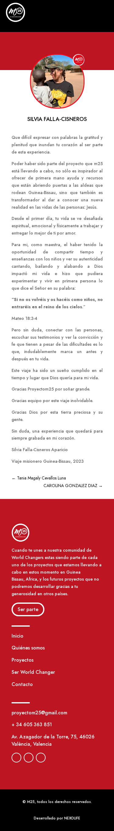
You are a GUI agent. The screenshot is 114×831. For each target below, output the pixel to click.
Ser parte (28, 609)
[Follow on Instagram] (28, 757)
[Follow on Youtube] (41, 757)
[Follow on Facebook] (16, 757)
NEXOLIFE (72, 818)
